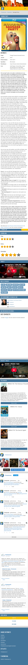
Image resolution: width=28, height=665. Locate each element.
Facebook (11, 302)
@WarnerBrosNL (7, 530)
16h (18, 480)
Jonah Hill (9, 287)
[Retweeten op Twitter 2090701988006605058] (7, 486)
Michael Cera (20, 287)
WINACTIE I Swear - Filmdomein (9, 569)
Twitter (14, 618)
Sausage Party (3, 289)
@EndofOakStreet (21, 527)
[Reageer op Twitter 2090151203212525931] (5, 497)
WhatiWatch (12, 306)
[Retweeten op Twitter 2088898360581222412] (7, 532)
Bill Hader (3, 284)
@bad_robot (19, 529)
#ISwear (7, 492)
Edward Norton (15, 284)
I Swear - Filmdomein (6, 600)
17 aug (19, 512)
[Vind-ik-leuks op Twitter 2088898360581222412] (10, 532)
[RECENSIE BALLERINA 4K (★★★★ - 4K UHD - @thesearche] (14, 463)
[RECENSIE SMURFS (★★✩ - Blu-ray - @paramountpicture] (23, 463)
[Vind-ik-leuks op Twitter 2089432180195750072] (10, 518)
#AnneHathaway (18, 528)
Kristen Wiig (15, 287)
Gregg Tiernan (22, 284)
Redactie (3, 637)
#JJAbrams (14, 529)
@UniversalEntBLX (15, 484)
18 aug (19, 501)
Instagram (11, 304)
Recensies (9, 12)
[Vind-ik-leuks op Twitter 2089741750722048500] (10, 508)
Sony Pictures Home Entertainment (15, 225)
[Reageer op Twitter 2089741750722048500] (5, 508)
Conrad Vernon (8, 284)
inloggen (7, 317)
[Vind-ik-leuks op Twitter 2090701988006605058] (10, 486)
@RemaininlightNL (8, 495)
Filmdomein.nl (4, 652)
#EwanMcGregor (7, 529)
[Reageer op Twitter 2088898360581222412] (5, 532)
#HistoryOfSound (9, 482)
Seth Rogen (10, 289)
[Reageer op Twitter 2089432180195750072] (5, 518)
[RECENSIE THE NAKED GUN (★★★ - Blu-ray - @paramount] (4, 463)
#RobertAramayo (13, 493)
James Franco (3, 287)
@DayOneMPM (7, 484)
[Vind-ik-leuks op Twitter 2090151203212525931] (10, 497)
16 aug (19, 522)
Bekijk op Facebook (5, 578)
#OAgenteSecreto (12, 515)
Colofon (2, 635)
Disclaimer (3, 640)
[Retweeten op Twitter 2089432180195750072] (7, 518)
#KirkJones (6, 493)
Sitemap (3, 642)
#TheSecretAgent (9, 514)
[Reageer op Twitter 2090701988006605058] (5, 486)
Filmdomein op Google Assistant (8, 646)
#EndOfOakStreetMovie (9, 528)
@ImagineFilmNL (23, 493)
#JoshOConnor (17, 483)
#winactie (6, 483)
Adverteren (3, 644)
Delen (4, 579)
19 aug (19, 490)
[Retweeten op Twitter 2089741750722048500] (7, 508)
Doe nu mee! (14, 403)
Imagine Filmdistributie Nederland (10, 561)
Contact (2, 638)
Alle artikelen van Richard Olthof (14, 300)
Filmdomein (3, 12)
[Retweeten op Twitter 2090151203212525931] (7, 497)
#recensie (25, 503)
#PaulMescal (11, 483)
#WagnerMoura (19, 515)
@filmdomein (13, 480)
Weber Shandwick (5, 227)
